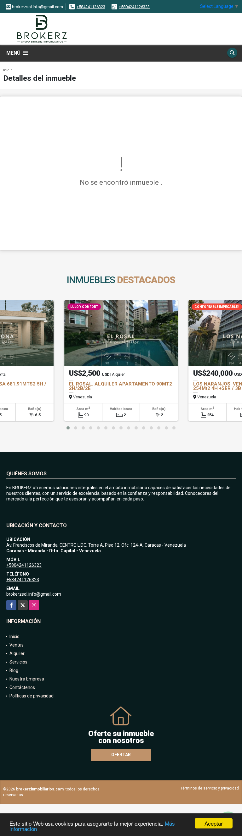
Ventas (16, 644)
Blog (13, 670)
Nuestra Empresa (26, 678)
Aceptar (214, 823)
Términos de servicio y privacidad (210, 788)
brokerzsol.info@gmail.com (33, 594)
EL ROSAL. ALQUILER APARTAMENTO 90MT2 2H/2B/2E (120, 386)
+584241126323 (91, 6)
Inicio (8, 70)
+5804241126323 (134, 6)
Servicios (18, 661)
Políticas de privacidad (31, 695)
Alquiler (17, 653)
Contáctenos (22, 687)
